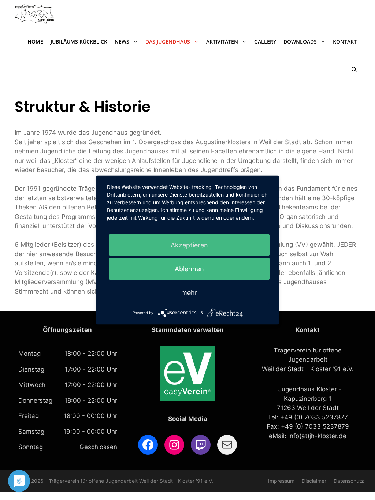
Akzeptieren (189, 245)
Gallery (265, 41)
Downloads (300, 41)
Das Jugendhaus (167, 41)
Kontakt (345, 41)
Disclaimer (314, 481)
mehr (189, 292)
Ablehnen (189, 269)
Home (35, 41)
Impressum (281, 481)
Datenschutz (349, 481)
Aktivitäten (222, 41)
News (122, 41)
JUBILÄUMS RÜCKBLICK (79, 41)
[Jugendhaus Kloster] (34, 14)
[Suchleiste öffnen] (354, 69)
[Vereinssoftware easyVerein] (187, 398)
